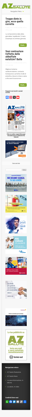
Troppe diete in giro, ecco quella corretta (14, 21)
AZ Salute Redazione (14, 372)
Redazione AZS (20, 27)
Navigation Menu (16, 11)
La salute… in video (13, 387)
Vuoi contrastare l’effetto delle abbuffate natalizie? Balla (14, 55)
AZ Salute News (12, 376)
